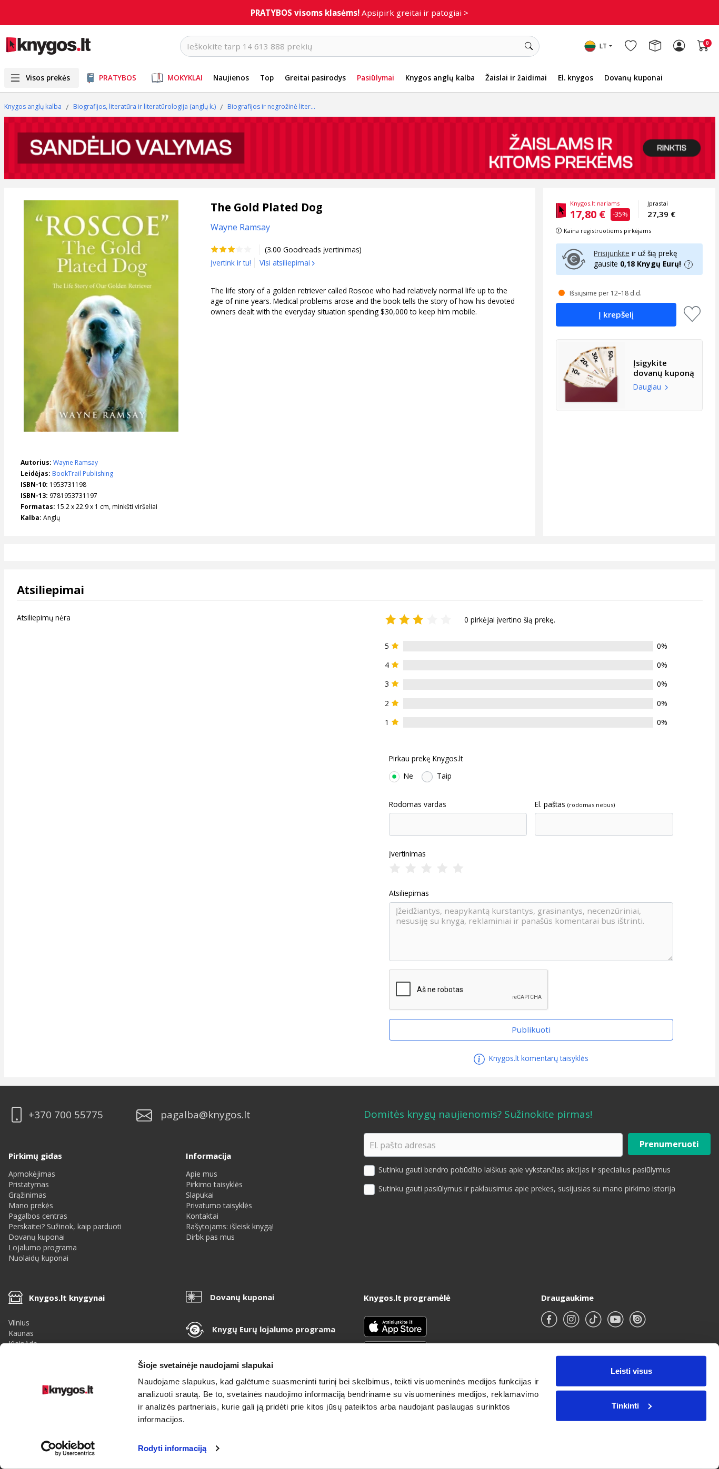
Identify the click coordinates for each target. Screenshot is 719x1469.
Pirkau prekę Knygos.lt (426, 758)
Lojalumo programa (42, 1247)
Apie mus (201, 1174)
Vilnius (18, 1323)
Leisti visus (631, 1370)
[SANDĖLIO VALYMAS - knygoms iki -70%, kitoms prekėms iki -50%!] (359, 148)
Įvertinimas (407, 854)
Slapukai (200, 1195)
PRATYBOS (117, 78)
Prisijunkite (612, 253)
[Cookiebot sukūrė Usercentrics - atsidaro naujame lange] (68, 1448)
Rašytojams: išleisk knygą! (230, 1226)
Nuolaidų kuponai (38, 1258)
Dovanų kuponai (633, 78)
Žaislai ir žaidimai (516, 78)
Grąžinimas (27, 1195)
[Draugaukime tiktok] (594, 1324)
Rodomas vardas (417, 804)
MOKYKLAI (185, 78)
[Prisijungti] (679, 46)
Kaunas (21, 1333)
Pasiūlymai (375, 78)
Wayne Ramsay (75, 462)
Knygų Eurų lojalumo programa (273, 1329)
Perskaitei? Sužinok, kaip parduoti (65, 1226)
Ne (408, 776)
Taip (444, 776)
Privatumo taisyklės (219, 1205)
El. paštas (550, 804)
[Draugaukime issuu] (637, 1324)
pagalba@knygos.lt (206, 1115)
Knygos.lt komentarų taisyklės (537, 1058)
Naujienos (231, 78)
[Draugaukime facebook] (550, 1324)
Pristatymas (28, 1184)
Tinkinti (625, 1405)
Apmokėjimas (31, 1174)
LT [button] (603, 46)
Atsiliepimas (409, 893)
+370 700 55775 (65, 1115)
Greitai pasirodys (315, 78)
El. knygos (575, 78)
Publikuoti (531, 1029)
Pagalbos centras (37, 1216)
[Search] (529, 46)
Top (267, 78)
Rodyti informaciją (172, 1448)
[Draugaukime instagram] (572, 1324)
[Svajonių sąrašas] (630, 46)
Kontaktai (202, 1216)
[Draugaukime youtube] (616, 1324)
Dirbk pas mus (210, 1237)
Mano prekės (30, 1205)
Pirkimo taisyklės (214, 1184)
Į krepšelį (616, 314)
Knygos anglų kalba (440, 78)
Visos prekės (48, 78)
